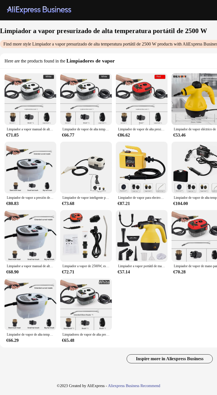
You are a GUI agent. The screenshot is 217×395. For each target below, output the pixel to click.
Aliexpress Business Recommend (134, 386)
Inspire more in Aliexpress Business (169, 358)
